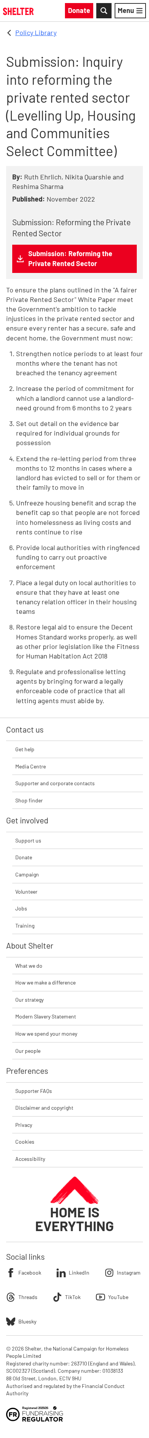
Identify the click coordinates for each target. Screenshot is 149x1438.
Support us (28, 840)
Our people (27, 1050)
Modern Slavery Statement (45, 1016)
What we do (28, 965)
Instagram (129, 1272)
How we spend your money (46, 1033)
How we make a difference (45, 982)
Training (24, 925)
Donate (23, 857)
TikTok (73, 1297)
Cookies (24, 1141)
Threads (27, 1297)
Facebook (29, 1272)
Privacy (23, 1125)
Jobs (21, 908)
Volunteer (26, 891)
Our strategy (29, 999)
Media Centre (30, 766)
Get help (24, 749)
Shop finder (29, 800)
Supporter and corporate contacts (55, 783)
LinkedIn (79, 1272)
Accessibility (30, 1159)
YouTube (118, 1297)
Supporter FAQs (33, 1091)
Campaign (27, 874)
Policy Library (36, 32)
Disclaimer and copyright (44, 1107)
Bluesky (27, 1321)
